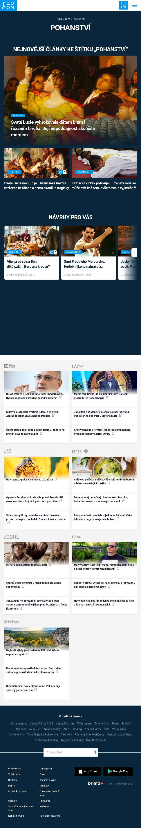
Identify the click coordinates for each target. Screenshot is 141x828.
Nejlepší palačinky (72, 740)
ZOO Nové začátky (49, 729)
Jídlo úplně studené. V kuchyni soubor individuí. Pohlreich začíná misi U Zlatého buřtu (102, 414)
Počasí (126, 723)
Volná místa (14, 774)
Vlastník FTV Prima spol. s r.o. (21, 808)
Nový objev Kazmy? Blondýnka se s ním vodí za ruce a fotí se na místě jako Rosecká (104, 602)
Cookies (12, 800)
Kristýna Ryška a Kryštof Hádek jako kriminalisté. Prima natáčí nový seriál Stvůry (102, 431)
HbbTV (11, 785)
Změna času (101, 723)
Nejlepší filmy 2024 (41, 723)
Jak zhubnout (18, 723)
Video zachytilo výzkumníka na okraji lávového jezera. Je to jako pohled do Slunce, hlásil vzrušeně (36, 517)
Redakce (44, 806)
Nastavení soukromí (49, 815)
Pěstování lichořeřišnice (89, 734)
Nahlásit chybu (16, 815)
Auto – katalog (72, 729)
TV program (84, 723)
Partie (115, 723)
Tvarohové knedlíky (46, 740)
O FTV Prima (14, 768)
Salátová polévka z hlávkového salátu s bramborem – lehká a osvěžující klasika (104, 481)
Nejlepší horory (65, 723)
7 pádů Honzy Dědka (96, 729)
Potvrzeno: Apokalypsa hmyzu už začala (29, 479)
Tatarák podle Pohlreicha (42, 734)
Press (42, 774)
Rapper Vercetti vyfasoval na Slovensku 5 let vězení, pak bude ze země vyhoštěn (104, 584)
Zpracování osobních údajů (50, 793)
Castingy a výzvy (47, 780)
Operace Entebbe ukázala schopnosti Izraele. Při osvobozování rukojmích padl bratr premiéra (34, 499)
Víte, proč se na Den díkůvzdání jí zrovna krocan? (28, 264)
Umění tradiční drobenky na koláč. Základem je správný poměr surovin (33, 688)
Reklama (12, 780)
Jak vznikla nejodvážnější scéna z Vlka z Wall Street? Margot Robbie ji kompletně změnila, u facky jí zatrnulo (36, 604)
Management (46, 768)
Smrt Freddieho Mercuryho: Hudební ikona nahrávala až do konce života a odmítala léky (86, 264)
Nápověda (44, 800)
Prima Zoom (62, 18)
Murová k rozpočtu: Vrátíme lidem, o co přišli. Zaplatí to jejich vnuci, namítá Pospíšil (32, 414)
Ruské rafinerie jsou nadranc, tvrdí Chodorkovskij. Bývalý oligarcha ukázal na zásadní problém (35, 396)
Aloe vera (66, 734)
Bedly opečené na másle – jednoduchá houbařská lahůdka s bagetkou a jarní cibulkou (103, 517)
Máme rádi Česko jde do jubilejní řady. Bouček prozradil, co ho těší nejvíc (100, 396)
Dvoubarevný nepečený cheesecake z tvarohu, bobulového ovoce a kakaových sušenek (101, 499)
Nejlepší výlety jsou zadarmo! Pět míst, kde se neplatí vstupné (32, 652)
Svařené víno (17, 734)
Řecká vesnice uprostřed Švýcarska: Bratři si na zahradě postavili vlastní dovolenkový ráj (33, 670)
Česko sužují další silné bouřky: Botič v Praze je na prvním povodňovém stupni (35, 431)
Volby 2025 (119, 729)
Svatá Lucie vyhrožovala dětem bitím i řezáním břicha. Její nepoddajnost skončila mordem (53, 128)
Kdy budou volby (25, 729)
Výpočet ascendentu (119, 734)
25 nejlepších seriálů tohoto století (26, 564)
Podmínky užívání (17, 791)
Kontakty (44, 785)
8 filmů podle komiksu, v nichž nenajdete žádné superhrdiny (33, 584)
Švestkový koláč (96, 740)
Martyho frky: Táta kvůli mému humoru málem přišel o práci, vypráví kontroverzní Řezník (104, 566)
